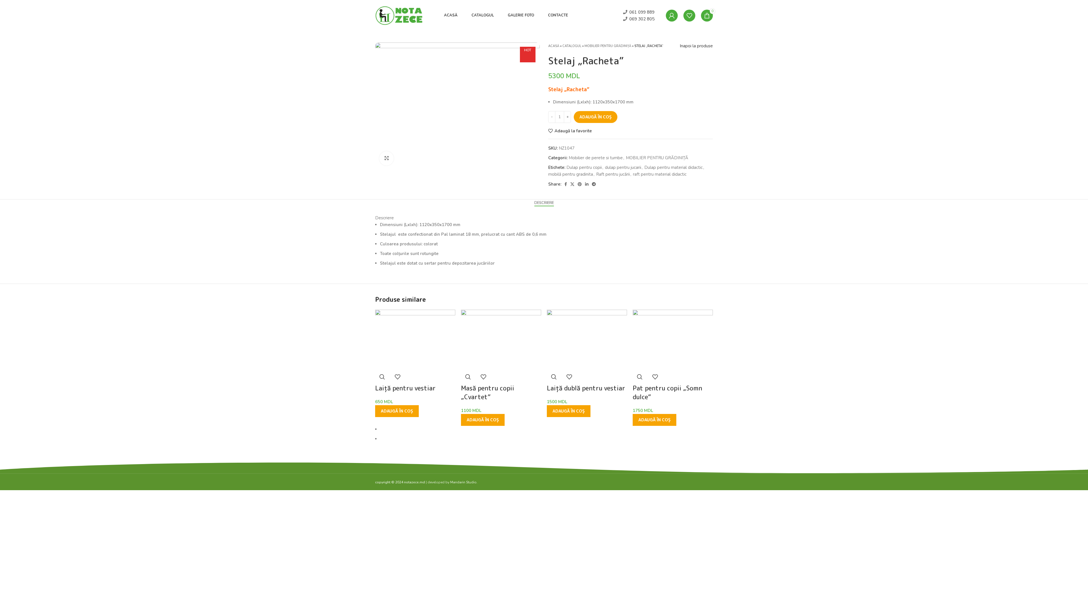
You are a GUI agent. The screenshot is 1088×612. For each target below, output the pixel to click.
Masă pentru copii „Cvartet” (487, 392)
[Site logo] (399, 15)
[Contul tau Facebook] (566, 184)
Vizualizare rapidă (382, 377)
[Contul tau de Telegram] (594, 184)
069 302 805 (641, 19)
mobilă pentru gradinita (570, 174)
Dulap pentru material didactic (673, 167)
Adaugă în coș (595, 117)
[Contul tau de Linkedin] (586, 184)
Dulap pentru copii (584, 167)
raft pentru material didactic (660, 174)
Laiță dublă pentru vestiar (586, 388)
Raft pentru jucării (613, 174)
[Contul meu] (672, 15)
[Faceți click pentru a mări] (386, 158)
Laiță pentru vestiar (405, 388)
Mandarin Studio (463, 482)
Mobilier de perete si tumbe (596, 158)
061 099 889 (641, 12)
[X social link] (572, 184)
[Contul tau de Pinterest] (579, 184)
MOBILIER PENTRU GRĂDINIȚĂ (608, 46)
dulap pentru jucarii (623, 167)
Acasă (553, 46)
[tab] (544, 203)
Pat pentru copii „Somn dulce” (667, 392)
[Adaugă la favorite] (397, 377)
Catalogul (571, 46)
